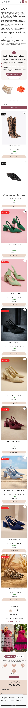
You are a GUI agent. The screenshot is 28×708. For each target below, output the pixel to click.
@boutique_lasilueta (14, 621)
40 (18, 149)
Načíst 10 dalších (14, 606)
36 (7, 198)
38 (12, 149)
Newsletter (20, 656)
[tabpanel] (7, 90)
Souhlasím (13, 705)
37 (10, 149)
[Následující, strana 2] (17, 610)
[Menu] (26, 2)
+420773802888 (17, 685)
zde (20, 700)
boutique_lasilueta (11, 685)
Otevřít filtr (14, 107)
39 (15, 149)
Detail (11, 156)
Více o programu (14, 77)
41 (20, 198)
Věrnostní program (10, 656)
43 (23, 346)
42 (18, 346)
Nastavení (13, 703)
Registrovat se (14, 677)
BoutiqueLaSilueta (9, 685)
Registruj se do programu (14, 74)
